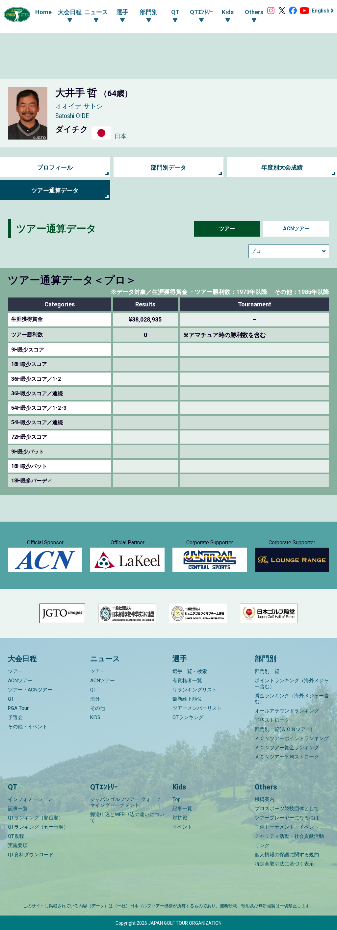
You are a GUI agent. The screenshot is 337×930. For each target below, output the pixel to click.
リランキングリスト (194, 690)
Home (43, 12)
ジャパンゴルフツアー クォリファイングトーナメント (125, 802)
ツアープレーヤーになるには (287, 818)
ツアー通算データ (55, 190)
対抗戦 (179, 818)
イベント (182, 827)
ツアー (227, 228)
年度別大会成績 (282, 167)
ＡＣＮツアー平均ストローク (287, 757)
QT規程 (16, 836)
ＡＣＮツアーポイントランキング (292, 738)
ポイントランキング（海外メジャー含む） (292, 683)
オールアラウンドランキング (287, 711)
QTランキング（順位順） (36, 818)
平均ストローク (272, 720)
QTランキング (187, 717)
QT (11, 699)
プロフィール (55, 167)
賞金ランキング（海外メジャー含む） (292, 699)
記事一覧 (18, 809)
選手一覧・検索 (189, 671)
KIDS (95, 717)
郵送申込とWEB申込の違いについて (127, 817)
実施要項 (18, 845)
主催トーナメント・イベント (287, 827)
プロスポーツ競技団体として (287, 809)
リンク (262, 845)
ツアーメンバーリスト (197, 708)
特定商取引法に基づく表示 (284, 864)
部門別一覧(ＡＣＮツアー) (283, 729)
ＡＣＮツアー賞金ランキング (287, 748)
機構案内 (264, 799)
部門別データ (168, 167)
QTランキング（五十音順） (38, 827)
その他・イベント (27, 727)
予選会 (15, 717)
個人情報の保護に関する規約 (287, 855)
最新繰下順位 (187, 699)
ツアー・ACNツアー (30, 690)
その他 (97, 708)
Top (176, 799)
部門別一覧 (267, 671)
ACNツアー (296, 228)
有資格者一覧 (187, 681)
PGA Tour (18, 708)
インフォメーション (30, 799)
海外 (95, 699)
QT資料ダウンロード (31, 855)
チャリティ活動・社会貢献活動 (289, 836)
